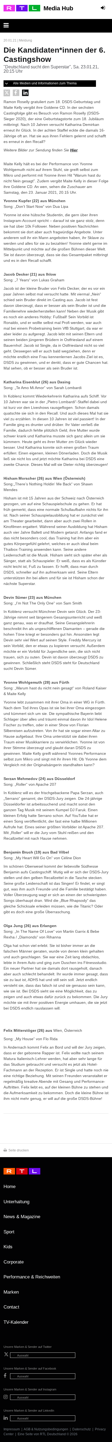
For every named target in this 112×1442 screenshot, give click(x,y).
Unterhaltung (16, 1201)
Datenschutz (81, 1429)
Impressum (12, 1429)
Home (9, 1186)
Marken (11, 1292)
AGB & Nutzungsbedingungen (46, 1429)
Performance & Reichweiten (32, 1276)
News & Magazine (22, 1216)
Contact (11, 1307)
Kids (8, 1246)
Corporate (14, 1262)
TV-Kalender (16, 1322)
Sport (9, 1231)
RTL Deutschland (53, 1434)
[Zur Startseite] (22, 8)
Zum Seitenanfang (103, 1188)
